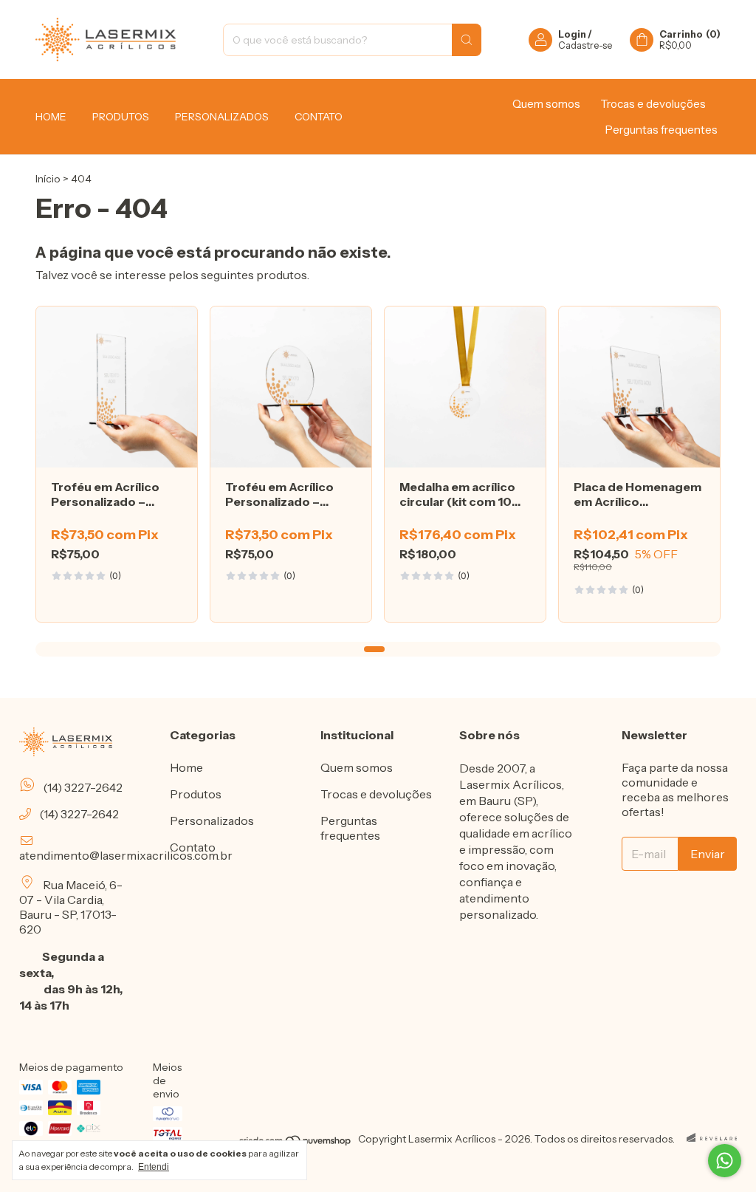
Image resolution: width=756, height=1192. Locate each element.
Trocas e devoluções (653, 104)
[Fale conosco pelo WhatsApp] (724, 1160)
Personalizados (222, 116)
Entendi (153, 1167)
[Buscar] (466, 40)
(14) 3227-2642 (82, 787)
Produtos (120, 116)
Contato (319, 116)
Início (48, 178)
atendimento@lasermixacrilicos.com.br (126, 855)
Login (572, 34)
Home (50, 116)
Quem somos (546, 104)
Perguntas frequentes (661, 130)
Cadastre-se (585, 45)
